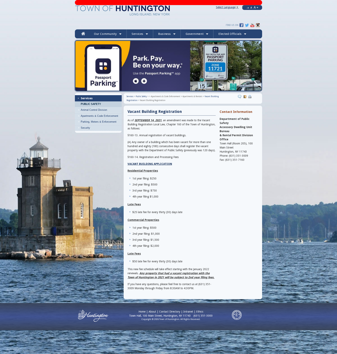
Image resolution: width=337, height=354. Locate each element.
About (152, 311)
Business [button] (164, 34)
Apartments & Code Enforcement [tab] (99, 115)
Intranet (188, 311)
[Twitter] (247, 24)
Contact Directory (169, 311)
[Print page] (250, 96)
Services (87, 98)
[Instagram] (257, 24)
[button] (232, 34)
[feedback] (240, 96)
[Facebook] (241, 24)
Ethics (199, 311)
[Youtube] (252, 24)
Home (141, 311)
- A (247, 7)
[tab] (101, 128)
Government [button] (195, 34)
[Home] (123, 10)
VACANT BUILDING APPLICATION (150, 163)
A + (256, 7)
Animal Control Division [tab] (94, 109)
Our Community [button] (105, 34)
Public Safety (91, 104)
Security (85, 127)
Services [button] (137, 34)
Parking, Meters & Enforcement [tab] (98, 121)
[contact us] (245, 96)
